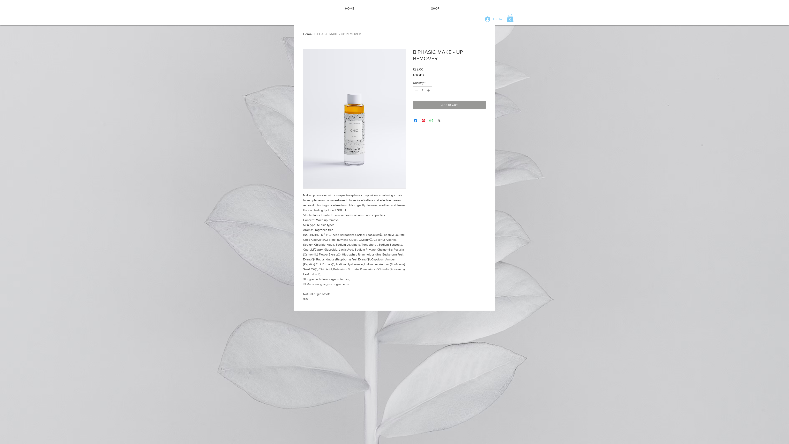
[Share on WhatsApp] (431, 120)
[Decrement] (416, 90)
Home (307, 34)
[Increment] (428, 90)
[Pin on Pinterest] (423, 120)
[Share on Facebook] (415, 120)
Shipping (418, 74)
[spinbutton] (422, 90)
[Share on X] (439, 120)
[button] (510, 18)
